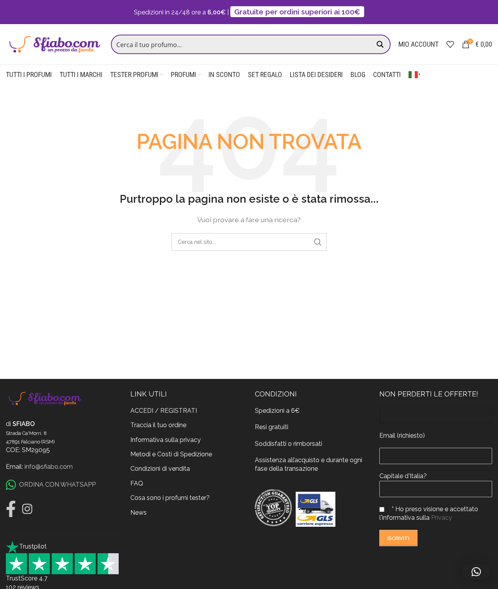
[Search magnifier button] (380, 44)
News (138, 512)
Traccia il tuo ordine (158, 425)
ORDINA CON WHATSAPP (57, 484)
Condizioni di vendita (160, 468)
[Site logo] (54, 43)
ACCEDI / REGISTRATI (163, 410)
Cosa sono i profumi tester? (170, 497)
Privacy (441, 517)
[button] (476, 572)
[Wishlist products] (450, 44)
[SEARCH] (318, 242)
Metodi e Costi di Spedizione (171, 454)
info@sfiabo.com (49, 466)
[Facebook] (11, 509)
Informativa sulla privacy (165, 440)
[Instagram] (27, 509)
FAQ (136, 483)
